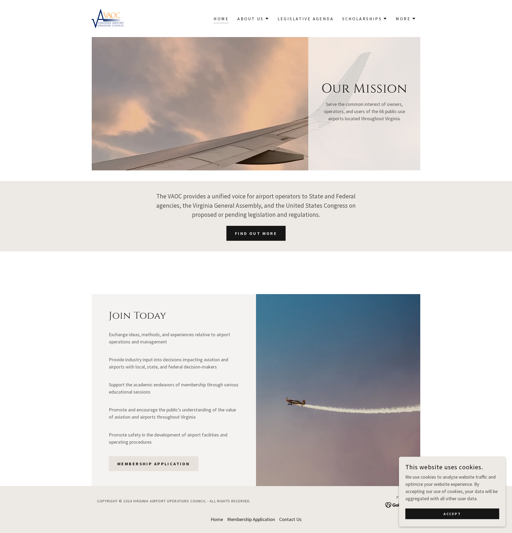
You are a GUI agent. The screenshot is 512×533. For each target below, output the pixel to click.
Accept (452, 513)
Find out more (256, 233)
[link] (108, 18)
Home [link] (221, 18)
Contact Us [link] (290, 519)
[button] (253, 18)
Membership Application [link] (251, 519)
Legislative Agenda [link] (306, 18)
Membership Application (153, 463)
